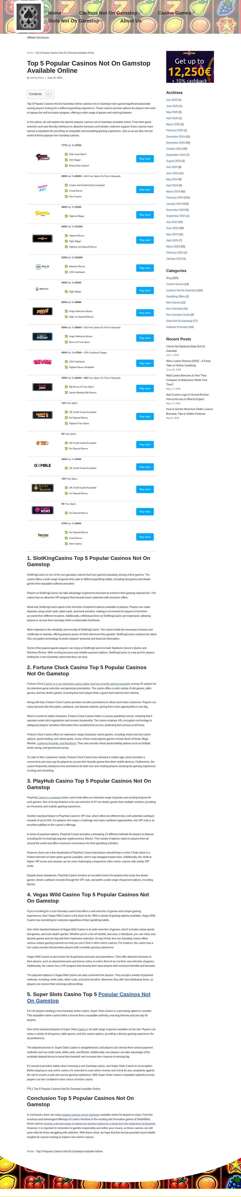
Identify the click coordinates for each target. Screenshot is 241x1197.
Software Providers (177, 327)
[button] (139, 13)
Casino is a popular (49, 797)
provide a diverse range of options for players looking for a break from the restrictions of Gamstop (99, 1123)
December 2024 (175, 136)
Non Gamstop (174, 308)
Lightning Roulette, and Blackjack (56, 743)
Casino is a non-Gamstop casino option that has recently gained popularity (87, 683)
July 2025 (172, 99)
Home (54, 13)
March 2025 (173, 124)
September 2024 (176, 154)
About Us (130, 20)
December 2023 (175, 209)
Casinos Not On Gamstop (181, 290)
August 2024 (173, 161)
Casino (81, 1029)
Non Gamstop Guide (178, 314)
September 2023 (176, 216)
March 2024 (173, 191)
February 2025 (174, 130)
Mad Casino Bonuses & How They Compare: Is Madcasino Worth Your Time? (186, 380)
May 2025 (172, 112)
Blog (169, 278)
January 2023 (174, 258)
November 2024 (175, 142)
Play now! (145, 158)
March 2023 (173, 246)
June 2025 (172, 106)
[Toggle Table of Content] (47, 94)
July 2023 (172, 222)
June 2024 (172, 173)
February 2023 (174, 252)
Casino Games (175, 284)
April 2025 (172, 118)
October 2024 (174, 148)
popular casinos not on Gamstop (80, 1114)
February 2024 (174, 197)
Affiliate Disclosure (38, 37)
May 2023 (172, 234)
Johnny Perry (37, 77)
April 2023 (172, 240)
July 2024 (172, 167)
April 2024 (172, 185)
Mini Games (173, 302)
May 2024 (172, 179)
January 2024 (174, 203)
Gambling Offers (175, 296)
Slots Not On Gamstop (179, 321)
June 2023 (172, 228)
